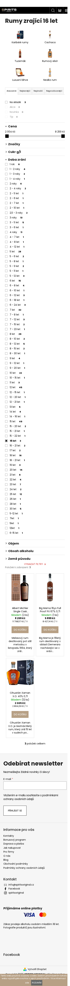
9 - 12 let (17, 363)
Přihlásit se (15, 810)
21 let (15, 474)
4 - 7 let (17, 237)
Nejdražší (38, 90)
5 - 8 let (16, 261)
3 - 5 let (17, 222)
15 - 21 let (17, 431)
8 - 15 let (17, 348)
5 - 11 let (16, 271)
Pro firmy (8, 851)
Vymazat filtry (33, 564)
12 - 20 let (17, 397)
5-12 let (16, 513)
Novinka (16, 112)
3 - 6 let (16, 227)
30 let (15, 508)
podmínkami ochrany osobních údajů (30, 797)
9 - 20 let (17, 368)
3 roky (16, 217)
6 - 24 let (18, 305)
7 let (15, 310)
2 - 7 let (16, 203)
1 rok (15, 164)
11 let (15, 382)
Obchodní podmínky (15, 863)
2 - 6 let (16, 198)
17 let (15, 450)
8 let (15, 334)
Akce (15, 107)
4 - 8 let (17, 242)
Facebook (14, 888)
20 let (16, 469)
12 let (16, 387)
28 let (15, 504)
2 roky (16, 183)
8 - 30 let (17, 353)
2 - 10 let (17, 208)
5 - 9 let (17, 266)
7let (14, 518)
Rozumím (36, 982)
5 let (15, 251)
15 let (16, 421)
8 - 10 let (17, 338)
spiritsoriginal (16, 892)
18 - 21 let (17, 460)
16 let (15, 441)
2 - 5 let (16, 193)
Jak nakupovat (12, 848)
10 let (16, 373)
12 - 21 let (17, 402)
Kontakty (8, 836)
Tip (14, 116)
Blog (5, 860)
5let (14, 523)
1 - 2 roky (17, 169)
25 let (16, 494)
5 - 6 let (17, 256)
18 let (16, 455)
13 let (15, 407)
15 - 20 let (18, 426)
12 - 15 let (17, 392)
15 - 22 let (17, 436)
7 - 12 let (17, 319)
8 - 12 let (17, 343)
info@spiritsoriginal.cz (21, 884)
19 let (15, 465)
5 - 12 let (17, 276)
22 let (15, 479)
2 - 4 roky (18, 188)
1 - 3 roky (17, 174)
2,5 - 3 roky (19, 212)
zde (27, 982)
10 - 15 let (17, 377)
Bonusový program (14, 839)
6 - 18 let (17, 300)
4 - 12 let (17, 246)
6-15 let (16, 533)
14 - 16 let (17, 416)
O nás (6, 856)
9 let (15, 358)
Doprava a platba (13, 843)
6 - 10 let (17, 290)
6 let (15, 280)
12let (14, 528)
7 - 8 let (17, 314)
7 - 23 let (17, 329)
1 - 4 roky (17, 179)
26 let (15, 499)
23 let (15, 484)
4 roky (16, 232)
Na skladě (18, 102)
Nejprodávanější (54, 90)
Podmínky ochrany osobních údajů (24, 868)
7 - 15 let (17, 324)
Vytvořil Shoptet (37, 969)
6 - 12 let (17, 295)
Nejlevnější (25, 90)
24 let (15, 489)
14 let (15, 411)
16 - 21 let (17, 445)
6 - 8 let (17, 285)
